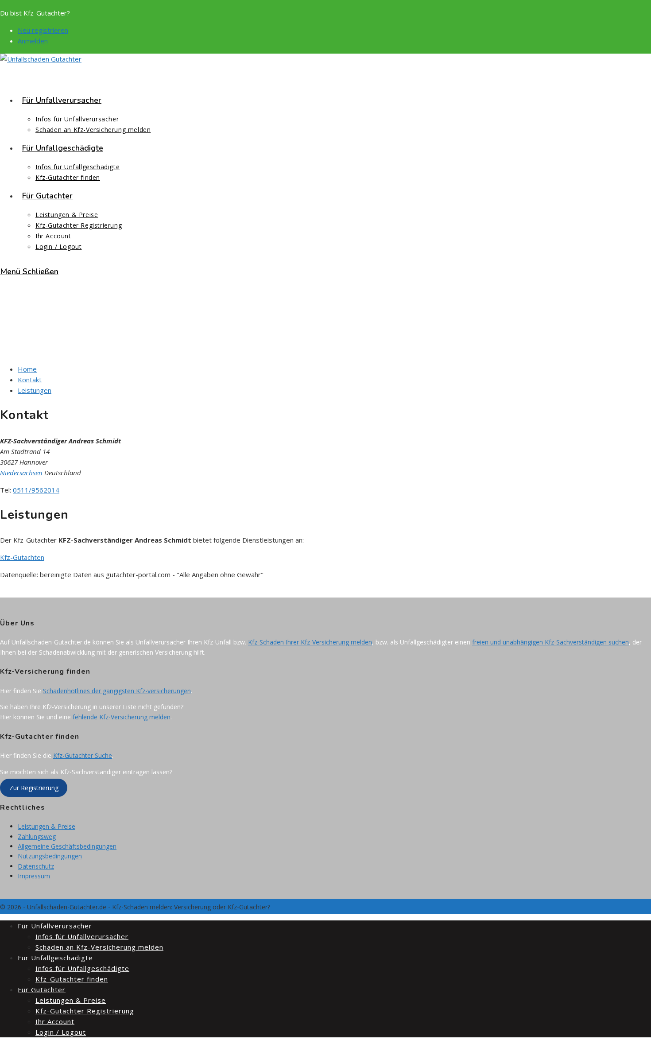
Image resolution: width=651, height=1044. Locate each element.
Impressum (34, 876)
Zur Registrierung (33, 788)
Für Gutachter (42, 989)
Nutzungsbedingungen (50, 856)
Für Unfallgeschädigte (55, 957)
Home (27, 369)
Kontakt (30, 379)
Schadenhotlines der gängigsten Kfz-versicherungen (117, 691)
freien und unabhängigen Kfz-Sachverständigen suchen (550, 642)
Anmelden (33, 40)
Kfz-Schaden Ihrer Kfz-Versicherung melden (310, 642)
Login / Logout (60, 1032)
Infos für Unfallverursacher (81, 936)
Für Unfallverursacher (55, 925)
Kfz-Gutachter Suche (82, 755)
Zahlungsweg (37, 836)
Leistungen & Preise (46, 826)
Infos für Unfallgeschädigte (82, 968)
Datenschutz (36, 866)
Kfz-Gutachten (22, 557)
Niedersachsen (21, 472)
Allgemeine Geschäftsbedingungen (67, 846)
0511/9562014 (36, 489)
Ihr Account (54, 1021)
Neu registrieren (43, 30)
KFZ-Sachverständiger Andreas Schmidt (78, 334)
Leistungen (34, 390)
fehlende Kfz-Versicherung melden (121, 717)
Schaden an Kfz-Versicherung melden (99, 947)
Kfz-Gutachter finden (71, 978)
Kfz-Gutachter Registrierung (84, 1010)
